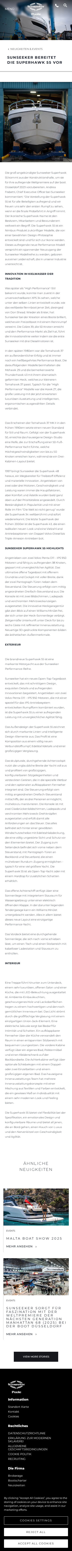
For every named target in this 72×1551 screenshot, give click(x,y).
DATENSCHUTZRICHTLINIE (26, 1433)
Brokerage (15, 1475)
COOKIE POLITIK (19, 1454)
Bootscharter (17, 1480)
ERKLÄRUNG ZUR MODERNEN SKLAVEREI (29, 1439)
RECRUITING (17, 1459)
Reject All (36, 1532)
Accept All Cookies (36, 1543)
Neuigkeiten (16, 1485)
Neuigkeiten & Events (26, 48)
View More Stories (36, 1356)
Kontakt (13, 1411)
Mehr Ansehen (19, 1246)
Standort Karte (18, 1407)
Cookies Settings (36, 1520)
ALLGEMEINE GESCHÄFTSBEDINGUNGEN (27, 1447)
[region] (36, 1519)
